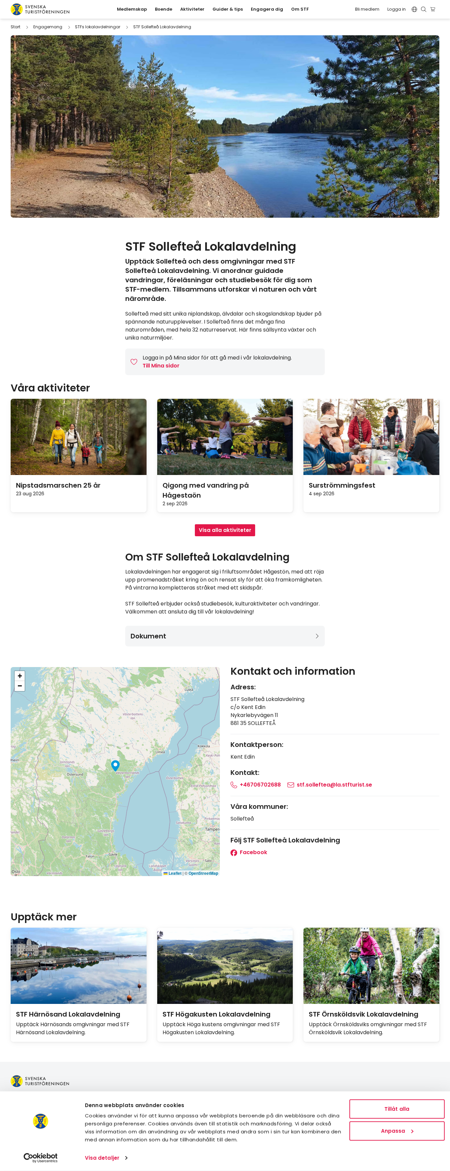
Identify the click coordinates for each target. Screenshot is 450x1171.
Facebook (252, 852)
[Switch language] (414, 9)
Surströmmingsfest (342, 485)
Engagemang (47, 27)
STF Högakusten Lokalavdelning (216, 1014)
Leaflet (175, 873)
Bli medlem (367, 9)
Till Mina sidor (161, 365)
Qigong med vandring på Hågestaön (206, 490)
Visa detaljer (102, 1157)
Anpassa (393, 1130)
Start (15, 27)
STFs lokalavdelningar (97, 27)
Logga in (396, 9)
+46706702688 (260, 785)
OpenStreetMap (203, 873)
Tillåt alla (396, 1108)
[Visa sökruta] (423, 9)
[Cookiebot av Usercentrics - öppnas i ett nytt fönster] (40, 1158)
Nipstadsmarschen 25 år (58, 485)
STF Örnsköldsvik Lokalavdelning (363, 1014)
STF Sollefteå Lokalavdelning (162, 27)
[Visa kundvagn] (433, 9)
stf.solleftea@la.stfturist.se (334, 785)
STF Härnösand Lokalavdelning (68, 1014)
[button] (115, 766)
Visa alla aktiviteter (225, 530)
